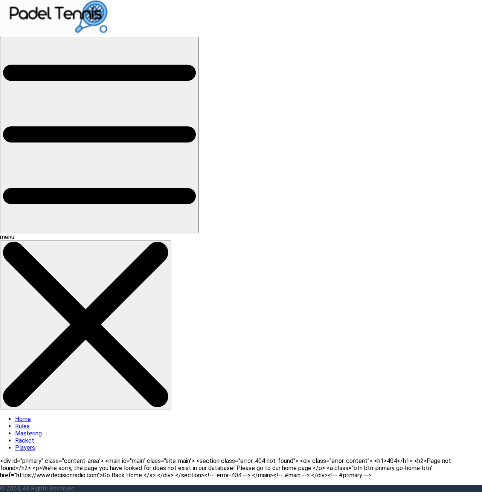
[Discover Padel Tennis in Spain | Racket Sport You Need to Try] (57, 33)
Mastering (28, 433)
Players (25, 447)
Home (23, 419)
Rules (22, 426)
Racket (24, 440)
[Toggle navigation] (99, 135)
